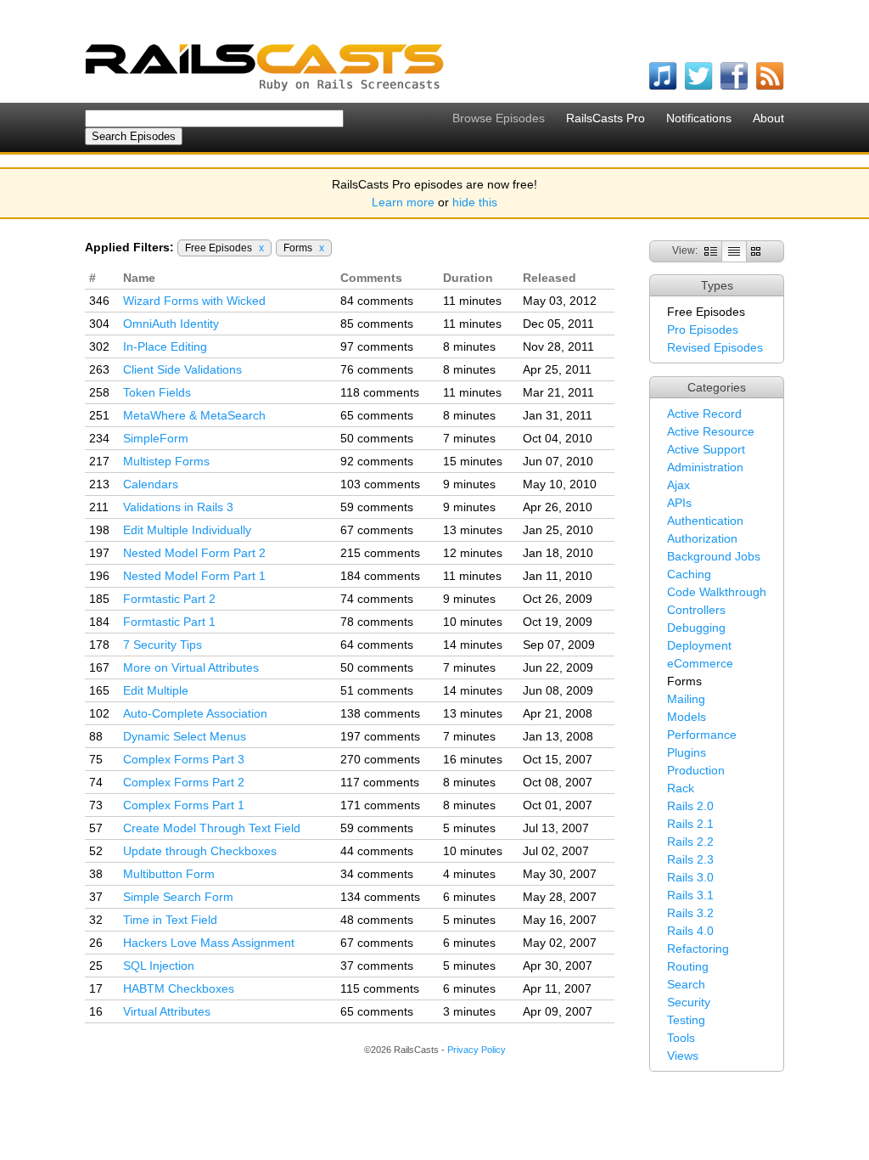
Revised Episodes (715, 347)
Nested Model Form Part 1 (194, 576)
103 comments (380, 484)
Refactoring (698, 948)
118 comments (379, 392)
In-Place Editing (165, 346)
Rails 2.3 (690, 859)
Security (688, 1002)
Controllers (696, 610)
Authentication (705, 520)
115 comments (379, 988)
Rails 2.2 (690, 841)
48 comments (376, 919)
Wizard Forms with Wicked (194, 300)
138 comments (380, 713)
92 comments (376, 461)
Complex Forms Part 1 (183, 805)
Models (686, 717)
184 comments (380, 576)
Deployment (699, 645)
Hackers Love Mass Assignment (208, 942)
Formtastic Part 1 (169, 621)
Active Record (704, 413)
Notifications (699, 118)
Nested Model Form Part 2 (194, 553)
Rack (680, 788)
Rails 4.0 (690, 931)
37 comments (376, 965)
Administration (705, 467)
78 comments (376, 621)
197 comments (380, 736)
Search (686, 984)
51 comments (376, 690)
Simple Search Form (178, 897)
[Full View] (711, 250)
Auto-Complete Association (195, 713)
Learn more (403, 202)
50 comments (376, 438)
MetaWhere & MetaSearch (194, 415)
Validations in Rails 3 (178, 507)
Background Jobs (713, 556)
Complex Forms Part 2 (183, 782)
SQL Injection (158, 965)
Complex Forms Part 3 (183, 759)
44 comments (376, 851)
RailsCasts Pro (605, 118)
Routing (688, 966)
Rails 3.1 (690, 895)
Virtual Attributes (166, 1011)
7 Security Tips (162, 644)
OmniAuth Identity (171, 323)
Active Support (706, 449)
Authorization (702, 538)
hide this (474, 202)
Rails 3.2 (690, 913)
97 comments (376, 346)
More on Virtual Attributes (191, 667)
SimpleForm (155, 438)
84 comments (376, 300)
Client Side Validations (182, 369)
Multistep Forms (166, 461)
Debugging (696, 627)
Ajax (678, 485)
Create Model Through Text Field (211, 828)
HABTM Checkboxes (178, 988)
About (768, 118)
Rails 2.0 (690, 806)
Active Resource (710, 431)
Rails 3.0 (690, 877)
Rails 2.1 (690, 824)
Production (696, 770)
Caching (689, 574)
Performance (702, 734)
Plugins (686, 752)
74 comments (376, 598)
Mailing (686, 699)
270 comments (380, 759)
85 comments (376, 323)
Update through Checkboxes (200, 851)
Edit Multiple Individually (187, 530)
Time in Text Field (170, 919)
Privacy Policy (476, 1050)
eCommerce (700, 663)
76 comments (376, 369)
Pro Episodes (702, 329)
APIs (679, 503)
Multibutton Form (169, 874)
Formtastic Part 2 (169, 598)
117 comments (379, 782)
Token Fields (157, 392)
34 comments (376, 874)
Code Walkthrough (716, 592)
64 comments (376, 644)
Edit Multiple (155, 690)
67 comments (376, 530)
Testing (686, 1020)
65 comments (376, 415)
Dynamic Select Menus (184, 736)
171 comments (380, 805)
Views (682, 1055)
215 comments (380, 553)
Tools (681, 1038)
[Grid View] (755, 250)
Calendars (150, 484)
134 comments (380, 897)
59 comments (376, 507)
